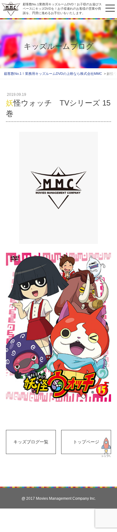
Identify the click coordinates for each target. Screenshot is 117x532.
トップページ (86, 441)
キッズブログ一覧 (30, 441)
